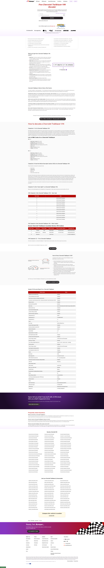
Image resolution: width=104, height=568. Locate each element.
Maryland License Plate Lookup (49, 484)
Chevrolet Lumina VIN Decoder (49, 455)
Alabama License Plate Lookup (33, 480)
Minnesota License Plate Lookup (49, 489)
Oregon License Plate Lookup (64, 484)
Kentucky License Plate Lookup (33, 509)
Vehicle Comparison (37, 538)
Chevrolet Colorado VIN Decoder (33, 470)
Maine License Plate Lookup (48, 482)
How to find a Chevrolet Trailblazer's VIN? (60, 44)
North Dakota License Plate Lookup (49, 509)
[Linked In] (66, 541)
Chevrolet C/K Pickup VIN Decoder (34, 448)
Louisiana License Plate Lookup (49, 480)
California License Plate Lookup (33, 487)
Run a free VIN (34, 404)
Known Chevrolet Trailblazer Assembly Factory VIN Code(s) (63, 41)
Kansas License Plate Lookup (33, 507)
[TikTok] (67, 539)
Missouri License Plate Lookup (48, 493)
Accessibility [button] (27, 563)
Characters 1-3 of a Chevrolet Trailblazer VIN (34, 41)
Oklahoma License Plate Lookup (65, 482)
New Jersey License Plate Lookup (49, 502)
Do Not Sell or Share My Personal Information (56, 554)
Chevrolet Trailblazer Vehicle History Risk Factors (35, 40)
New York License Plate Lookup (49, 505)
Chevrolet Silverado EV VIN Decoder (65, 443)
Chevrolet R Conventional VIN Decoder (66, 437)
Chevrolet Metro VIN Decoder (48, 464)
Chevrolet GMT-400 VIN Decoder (49, 446)
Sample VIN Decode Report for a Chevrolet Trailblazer (62, 46)
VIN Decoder (32, 520)
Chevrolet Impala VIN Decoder (48, 452)
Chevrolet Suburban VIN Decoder (65, 457)
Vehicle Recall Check (45, 540)
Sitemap (52, 551)
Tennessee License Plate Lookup (65, 493)
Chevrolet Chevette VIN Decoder (33, 461)
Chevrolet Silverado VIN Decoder (65, 441)
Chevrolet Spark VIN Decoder (64, 452)
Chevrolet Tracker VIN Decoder (64, 461)
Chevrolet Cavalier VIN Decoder (33, 457)
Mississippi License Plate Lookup (49, 491)
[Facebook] (66, 539)
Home (29, 520)
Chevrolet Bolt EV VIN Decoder (33, 446)
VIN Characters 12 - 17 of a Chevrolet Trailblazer (61, 43)
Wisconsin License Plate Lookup (65, 505)
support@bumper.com (68, 545)
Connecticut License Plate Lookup (34, 491)
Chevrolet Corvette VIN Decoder (49, 434)
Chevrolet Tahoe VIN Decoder (64, 459)
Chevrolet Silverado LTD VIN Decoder (65, 448)
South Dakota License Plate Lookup (65, 491)
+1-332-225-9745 (67, 543)
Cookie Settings (3, 567)
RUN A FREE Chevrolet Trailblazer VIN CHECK (52, 119)
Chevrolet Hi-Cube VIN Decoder (49, 450)
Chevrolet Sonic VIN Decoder (64, 450)
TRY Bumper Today (33, 531)
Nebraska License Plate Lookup (49, 496)
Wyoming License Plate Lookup (65, 507)
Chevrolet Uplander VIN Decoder (65, 468)
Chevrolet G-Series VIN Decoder (49, 443)
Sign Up (75, 1)
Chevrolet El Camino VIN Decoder (49, 437)
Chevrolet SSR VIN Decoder (64, 455)
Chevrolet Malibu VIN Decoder (48, 461)
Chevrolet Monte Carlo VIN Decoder (49, 468)
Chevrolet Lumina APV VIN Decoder (49, 457)
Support (52, 540)
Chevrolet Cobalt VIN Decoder (33, 468)
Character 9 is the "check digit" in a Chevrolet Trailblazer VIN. (37, 47)
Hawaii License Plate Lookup (33, 498)
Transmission (33, 169)
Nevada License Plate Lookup (48, 498)
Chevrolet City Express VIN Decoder (34, 464)
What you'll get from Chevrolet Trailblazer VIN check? (36, 38)
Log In (71, 1)
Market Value (36, 540)
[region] (52, 207)
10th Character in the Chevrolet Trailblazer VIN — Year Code (63, 38)
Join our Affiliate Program (54, 549)
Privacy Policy (76, 561)
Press (27, 551)
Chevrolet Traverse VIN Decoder (65, 464)
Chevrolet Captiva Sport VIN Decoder (34, 455)
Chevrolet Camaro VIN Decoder (33, 450)
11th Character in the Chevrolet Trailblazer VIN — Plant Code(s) (63, 40)
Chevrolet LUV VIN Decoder (48, 459)
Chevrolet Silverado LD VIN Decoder (65, 446)
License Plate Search (45, 538)
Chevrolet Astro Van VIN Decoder (33, 434)
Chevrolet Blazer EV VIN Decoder (33, 443)
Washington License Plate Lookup (65, 502)
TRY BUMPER (52, 248)
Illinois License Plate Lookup (33, 502)
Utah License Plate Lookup (64, 496)
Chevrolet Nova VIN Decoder (48, 470)
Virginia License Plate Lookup (64, 500)
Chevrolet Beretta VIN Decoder (33, 439)
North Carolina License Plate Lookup (49, 507)
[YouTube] (69, 539)
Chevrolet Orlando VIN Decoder (65, 434)
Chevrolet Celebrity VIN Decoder (33, 459)
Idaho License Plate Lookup (33, 500)
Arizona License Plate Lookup (33, 484)
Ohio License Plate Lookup (64, 480)
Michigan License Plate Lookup (49, 487)
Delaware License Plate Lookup (33, 493)
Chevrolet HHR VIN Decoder (48, 448)
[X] (64, 541)
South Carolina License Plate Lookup (65, 489)
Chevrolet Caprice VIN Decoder (33, 452)
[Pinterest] (67, 541)
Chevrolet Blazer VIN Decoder (33, 441)
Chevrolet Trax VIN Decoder (64, 466)
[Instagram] (64, 539)
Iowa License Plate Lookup (32, 505)
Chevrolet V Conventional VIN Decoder (66, 470)
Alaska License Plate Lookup (33, 482)
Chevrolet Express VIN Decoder (49, 441)
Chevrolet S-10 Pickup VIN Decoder (65, 439)
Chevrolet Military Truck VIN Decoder (49, 466)
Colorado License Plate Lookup (33, 489)
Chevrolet (36, 520)
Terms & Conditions (70, 561)
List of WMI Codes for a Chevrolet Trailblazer (34, 43)
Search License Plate (53, 282)
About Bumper (28, 538)
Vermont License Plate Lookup (64, 498)
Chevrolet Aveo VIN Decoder (33, 437)
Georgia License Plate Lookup (33, 496)
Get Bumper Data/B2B (54, 538)
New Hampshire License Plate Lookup (50, 500)
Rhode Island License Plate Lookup (65, 487)
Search (52, 18)
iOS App (27, 540)
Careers (27, 549)
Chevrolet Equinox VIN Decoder (49, 439)
